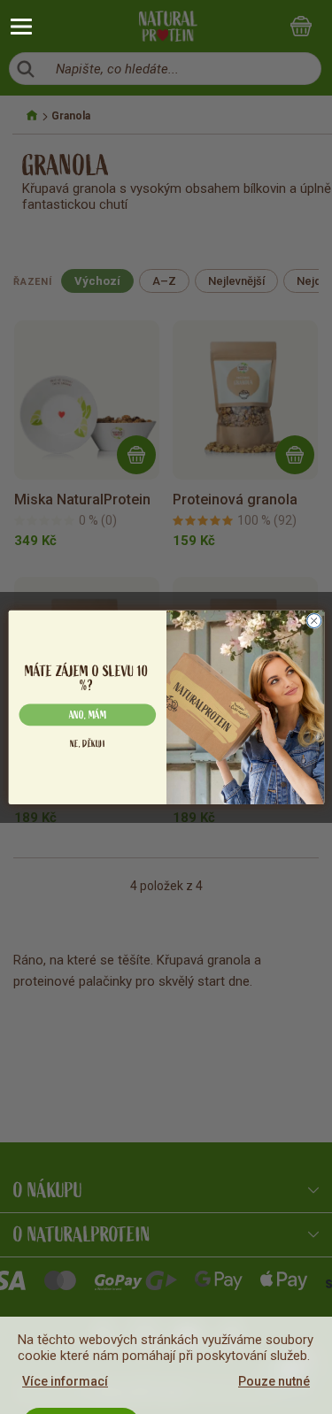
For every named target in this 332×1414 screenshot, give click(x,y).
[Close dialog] (313, 620)
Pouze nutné (274, 1381)
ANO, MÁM (86, 715)
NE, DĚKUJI (87, 743)
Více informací (65, 1381)
